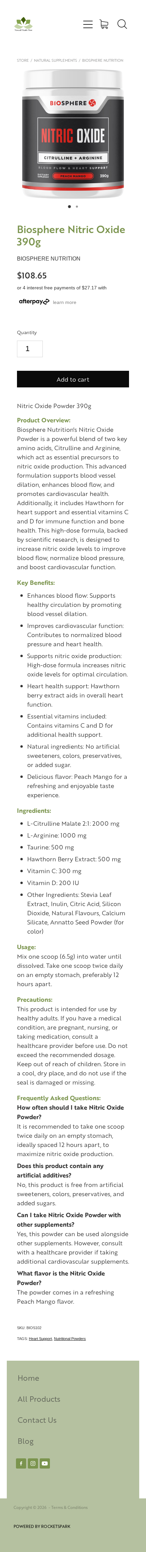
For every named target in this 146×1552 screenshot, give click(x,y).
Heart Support (40, 1339)
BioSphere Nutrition (102, 60)
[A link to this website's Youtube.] (45, 1463)
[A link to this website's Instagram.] (33, 1463)
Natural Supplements (55, 60)
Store (23, 60)
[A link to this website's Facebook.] (21, 1463)
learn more (64, 302)
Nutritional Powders (70, 1339)
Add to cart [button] (73, 379)
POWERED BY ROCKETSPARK (42, 1526)
